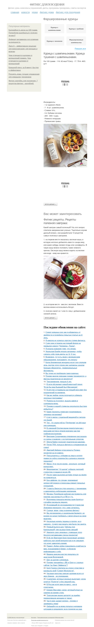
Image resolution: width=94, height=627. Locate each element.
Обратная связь (59, 617)
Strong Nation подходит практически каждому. (66, 441)
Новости (25, 12)
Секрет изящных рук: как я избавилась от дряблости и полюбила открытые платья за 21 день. (63, 335)
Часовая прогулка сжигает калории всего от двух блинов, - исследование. (64, 574)
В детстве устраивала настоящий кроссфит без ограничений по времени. (65, 391)
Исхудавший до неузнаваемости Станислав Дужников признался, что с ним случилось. (64, 506)
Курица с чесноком (54, 41)
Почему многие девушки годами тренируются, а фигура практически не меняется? (65, 377)
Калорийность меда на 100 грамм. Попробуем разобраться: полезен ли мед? (23, 33)
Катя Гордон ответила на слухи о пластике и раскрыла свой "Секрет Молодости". (64, 569)
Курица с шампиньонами (54, 28)
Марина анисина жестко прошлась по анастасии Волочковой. (61, 555)
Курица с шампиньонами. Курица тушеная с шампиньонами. (64, 55)
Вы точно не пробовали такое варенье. (62, 373)
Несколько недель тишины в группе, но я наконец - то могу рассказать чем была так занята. (65, 522)
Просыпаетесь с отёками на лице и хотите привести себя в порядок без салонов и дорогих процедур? (64, 458)
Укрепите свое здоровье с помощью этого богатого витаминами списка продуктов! (63, 533)
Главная (15, 12)
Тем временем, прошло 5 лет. (59, 381)
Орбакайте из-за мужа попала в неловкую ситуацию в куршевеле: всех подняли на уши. (63, 607)
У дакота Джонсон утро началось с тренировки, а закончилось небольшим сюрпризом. (65, 489)
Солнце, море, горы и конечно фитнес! (63, 510)
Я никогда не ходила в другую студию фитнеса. (66, 340)
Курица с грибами (76, 29)
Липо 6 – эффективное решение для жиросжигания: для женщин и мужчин (23, 49)
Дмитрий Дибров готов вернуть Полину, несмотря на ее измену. (62, 451)
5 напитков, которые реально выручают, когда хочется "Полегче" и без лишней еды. (65, 580)
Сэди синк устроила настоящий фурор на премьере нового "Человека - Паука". (62, 344)
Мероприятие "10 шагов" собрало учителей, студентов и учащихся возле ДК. (64, 470)
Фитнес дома (47, 12)
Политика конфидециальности (39, 620)
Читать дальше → (50, 204)
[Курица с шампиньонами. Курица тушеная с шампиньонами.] (65, 145)
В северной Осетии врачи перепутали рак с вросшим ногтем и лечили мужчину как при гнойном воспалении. (64, 431)
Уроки (35, 12)
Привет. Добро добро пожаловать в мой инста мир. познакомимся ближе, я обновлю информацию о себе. (65, 549)
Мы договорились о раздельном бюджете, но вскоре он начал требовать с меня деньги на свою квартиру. (65, 516)
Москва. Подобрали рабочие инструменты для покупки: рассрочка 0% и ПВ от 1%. (65, 495)
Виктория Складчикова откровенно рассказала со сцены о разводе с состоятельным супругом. (65, 437)
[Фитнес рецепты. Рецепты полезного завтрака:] (65, 277)
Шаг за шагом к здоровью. (58, 559)
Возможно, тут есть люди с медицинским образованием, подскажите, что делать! (62, 358)
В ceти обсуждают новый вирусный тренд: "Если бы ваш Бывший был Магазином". (63, 385)
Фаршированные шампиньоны (76, 41)
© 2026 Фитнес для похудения (15, 617)
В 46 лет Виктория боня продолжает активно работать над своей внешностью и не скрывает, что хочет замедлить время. (64, 540)
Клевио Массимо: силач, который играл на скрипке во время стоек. (63, 591)
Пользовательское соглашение (46, 617)
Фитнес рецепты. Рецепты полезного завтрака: (60, 221)
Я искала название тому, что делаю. (61, 348)
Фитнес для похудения (47, 4)
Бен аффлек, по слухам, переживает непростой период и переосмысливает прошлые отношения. (64, 483)
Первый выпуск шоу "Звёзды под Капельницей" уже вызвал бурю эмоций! (61, 528)
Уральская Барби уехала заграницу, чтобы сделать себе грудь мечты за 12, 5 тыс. (63, 352)
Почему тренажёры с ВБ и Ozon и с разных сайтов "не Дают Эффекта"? (63, 563)
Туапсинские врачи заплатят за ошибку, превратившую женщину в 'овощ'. (62, 596)
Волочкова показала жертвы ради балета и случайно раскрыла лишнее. (63, 500)
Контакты (33, 617)
